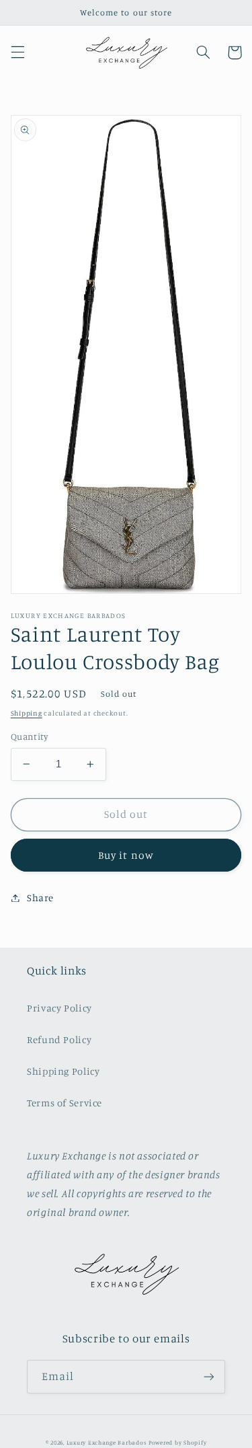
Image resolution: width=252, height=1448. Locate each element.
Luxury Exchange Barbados (107, 1442)
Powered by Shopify (177, 1442)
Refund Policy (59, 1039)
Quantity (29, 736)
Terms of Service (64, 1102)
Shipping (26, 713)
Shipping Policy (63, 1071)
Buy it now (126, 855)
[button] (17, 52)
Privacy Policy (59, 1008)
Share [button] (40, 897)
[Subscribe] (209, 1376)
